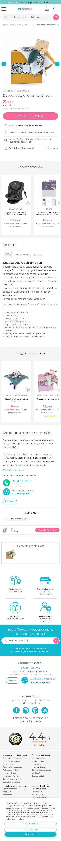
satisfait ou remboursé (15, 617)
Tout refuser (30, 830)
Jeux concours (37, 795)
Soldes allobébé (38, 776)
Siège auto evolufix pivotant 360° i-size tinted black (16, 214)
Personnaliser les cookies (12, 767)
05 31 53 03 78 (45, 621)
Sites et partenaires (10, 789)
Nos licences (7, 795)
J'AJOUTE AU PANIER (47, 530)
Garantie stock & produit (12, 779)
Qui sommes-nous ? (39, 758)
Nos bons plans (38, 761)
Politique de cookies (10, 770)
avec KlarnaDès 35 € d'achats (45, 591)
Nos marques (37, 764)
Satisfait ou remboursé (11, 782)
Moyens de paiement (11, 776)
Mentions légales (38, 767)
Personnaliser (30, 824)
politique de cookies (15, 819)
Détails (49, 96)
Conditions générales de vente (14, 758)
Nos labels (7, 792)
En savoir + (52, 148)
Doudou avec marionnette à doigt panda (16, 400)
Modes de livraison (10, 773)
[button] (3, 64)
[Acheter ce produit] (28, 203)
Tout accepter (30, 834)
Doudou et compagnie (16, 91)
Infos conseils (37, 792)
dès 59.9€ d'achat (15, 590)
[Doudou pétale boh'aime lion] (10, 554)
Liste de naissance (39, 789)
